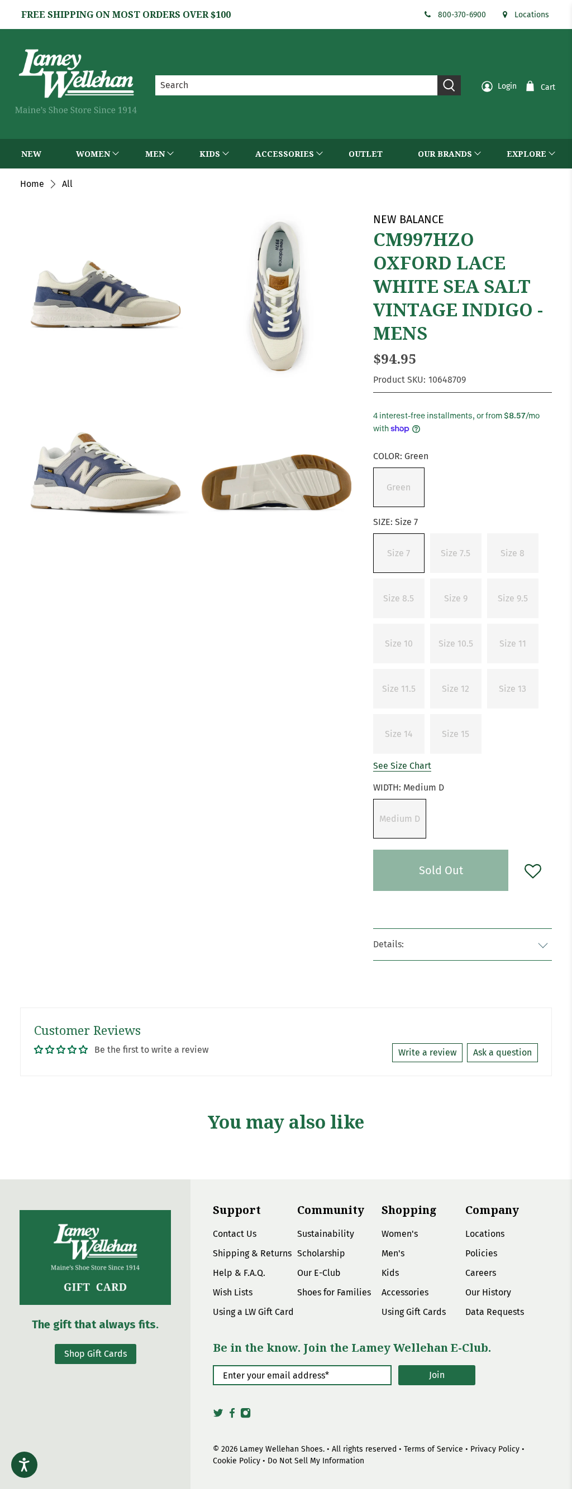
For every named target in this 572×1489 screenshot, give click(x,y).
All (67, 184)
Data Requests (494, 1312)
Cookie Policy (236, 1461)
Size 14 (399, 734)
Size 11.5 (399, 688)
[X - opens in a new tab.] (218, 1416)
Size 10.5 (455, 643)
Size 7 (398, 553)
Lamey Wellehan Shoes (281, 1449)
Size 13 (512, 688)
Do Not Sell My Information (316, 1461)
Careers (480, 1273)
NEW (31, 153)
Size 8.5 (398, 598)
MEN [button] (155, 153)
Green (399, 487)
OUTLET (366, 153)
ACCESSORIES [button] (284, 153)
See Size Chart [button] (402, 765)
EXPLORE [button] (526, 153)
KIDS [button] (209, 153)
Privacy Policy (494, 1449)
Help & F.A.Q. (239, 1273)
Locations (531, 15)
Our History (488, 1292)
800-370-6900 (462, 15)
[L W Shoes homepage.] (76, 81)
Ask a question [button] (502, 1052)
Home (32, 184)
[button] (399, 487)
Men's (393, 1253)
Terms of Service (433, 1449)
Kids (390, 1273)
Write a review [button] (427, 1052)
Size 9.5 (513, 598)
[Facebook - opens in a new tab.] (232, 1416)
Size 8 (512, 553)
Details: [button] (388, 944)
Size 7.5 (455, 553)
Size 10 (399, 643)
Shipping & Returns (252, 1253)
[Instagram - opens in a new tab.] (245, 1416)
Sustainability (325, 1233)
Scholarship (321, 1253)
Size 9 (456, 598)
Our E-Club (319, 1273)
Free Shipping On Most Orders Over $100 (126, 14)
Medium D (399, 818)
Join (437, 1375)
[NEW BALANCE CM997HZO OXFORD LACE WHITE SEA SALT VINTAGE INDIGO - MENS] (276, 296)
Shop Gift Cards (95, 1353)
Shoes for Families (334, 1292)
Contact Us (234, 1233)
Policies (481, 1253)
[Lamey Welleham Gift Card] (95, 1257)
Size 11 (512, 643)
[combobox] (296, 85)
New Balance (408, 219)
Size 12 (455, 688)
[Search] (449, 85)
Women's (400, 1233)
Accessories (405, 1292)
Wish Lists (232, 1292)
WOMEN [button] (93, 153)
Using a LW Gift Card (253, 1312)
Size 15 (455, 734)
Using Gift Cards (414, 1312)
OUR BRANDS (445, 153)
